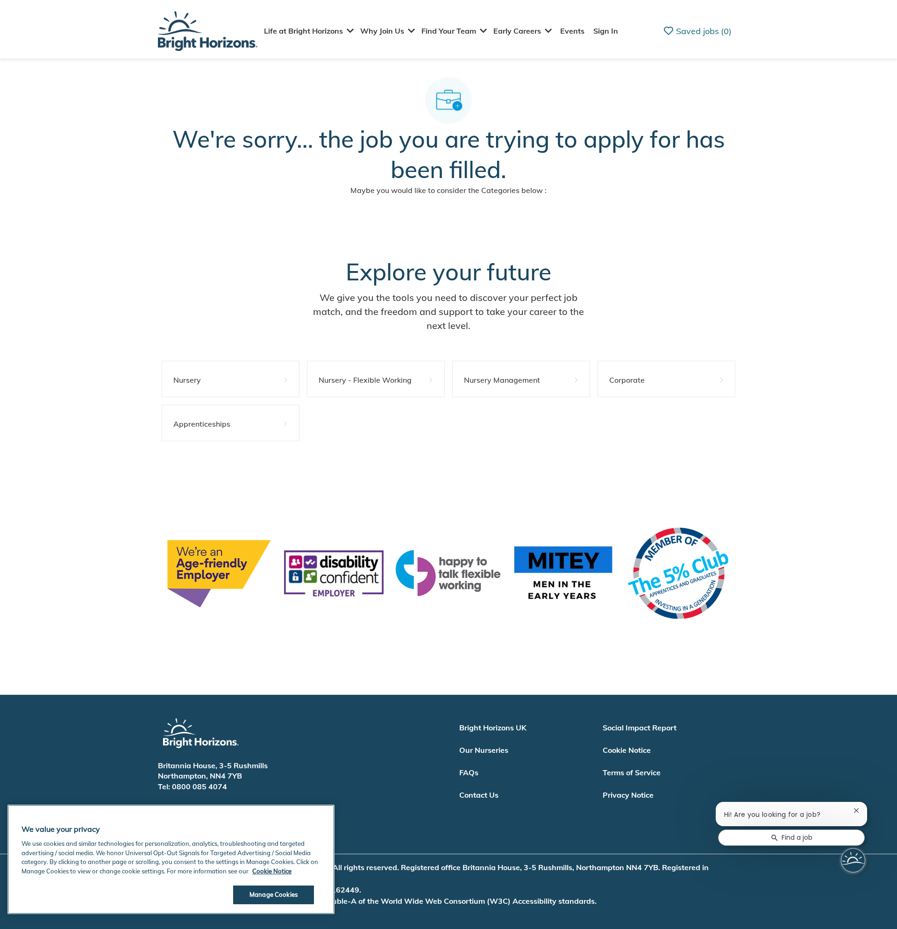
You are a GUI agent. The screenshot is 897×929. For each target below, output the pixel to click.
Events (572, 31)
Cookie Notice (627, 750)
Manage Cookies (273, 894)
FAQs (468, 772)
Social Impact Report (639, 727)
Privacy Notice (628, 795)
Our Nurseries (483, 750)
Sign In (605, 31)
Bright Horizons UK (493, 727)
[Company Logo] (207, 30)
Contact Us (478, 795)
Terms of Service (632, 772)
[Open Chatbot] (853, 860)
